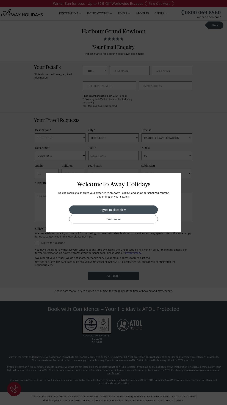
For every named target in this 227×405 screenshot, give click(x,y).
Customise (113, 219)
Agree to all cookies (113, 210)
